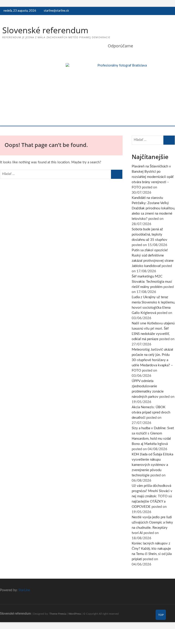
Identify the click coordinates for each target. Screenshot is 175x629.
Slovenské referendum (45, 30)
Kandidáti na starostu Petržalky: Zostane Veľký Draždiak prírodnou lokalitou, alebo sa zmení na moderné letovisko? (153, 208)
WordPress (74, 613)
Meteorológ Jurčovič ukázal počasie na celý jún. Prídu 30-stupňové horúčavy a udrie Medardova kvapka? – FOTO (152, 360)
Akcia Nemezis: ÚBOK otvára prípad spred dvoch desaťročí (151, 412)
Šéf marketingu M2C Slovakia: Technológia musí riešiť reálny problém (152, 282)
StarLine (24, 590)
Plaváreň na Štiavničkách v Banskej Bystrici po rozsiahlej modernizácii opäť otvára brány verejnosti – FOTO (152, 177)
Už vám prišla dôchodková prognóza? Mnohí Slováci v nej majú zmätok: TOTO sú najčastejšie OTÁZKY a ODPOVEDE (152, 496)
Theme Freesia (57, 613)
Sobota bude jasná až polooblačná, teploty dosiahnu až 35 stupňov (149, 234)
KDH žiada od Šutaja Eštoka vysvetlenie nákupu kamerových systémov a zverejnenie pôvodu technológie (152, 465)
